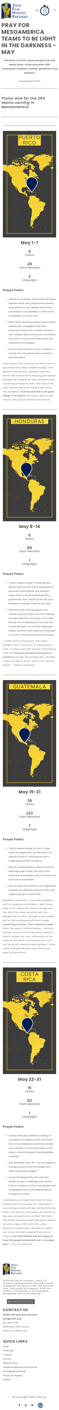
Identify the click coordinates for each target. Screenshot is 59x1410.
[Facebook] (19, 1405)
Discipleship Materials (14, 1371)
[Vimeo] (32, 1405)
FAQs (6, 1346)
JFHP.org (40, 1397)
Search (7, 1379)
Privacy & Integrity (12, 1375)
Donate (7, 1358)
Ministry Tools (10, 1362)
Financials (8, 1350)
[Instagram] (26, 1405)
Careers (7, 1354)
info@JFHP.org (12, 1318)
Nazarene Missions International (20, 1367)
